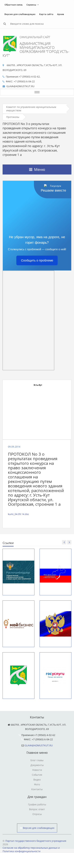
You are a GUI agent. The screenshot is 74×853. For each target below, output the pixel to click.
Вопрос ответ (37, 809)
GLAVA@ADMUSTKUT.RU (39, 745)
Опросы (37, 814)
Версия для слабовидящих (19, 14)
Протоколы (12, 117)
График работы (37, 804)
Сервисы (31, 4)
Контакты (37, 789)
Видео (37, 779)
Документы (37, 765)
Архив (60, 14)
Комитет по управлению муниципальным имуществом (31, 108)
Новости (37, 770)
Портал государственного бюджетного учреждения (35, 840)
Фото (37, 784)
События (37, 774)
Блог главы (37, 760)
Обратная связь (13, 4)
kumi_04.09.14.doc (18, 514)
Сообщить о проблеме (37, 260)
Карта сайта (46, 14)
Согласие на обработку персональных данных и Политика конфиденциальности (31, 849)
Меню (39, 169)
